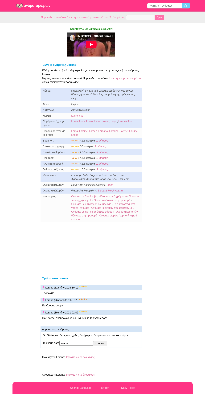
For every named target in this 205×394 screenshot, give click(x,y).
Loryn (114, 121)
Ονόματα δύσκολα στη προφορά (112, 200)
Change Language (80, 387)
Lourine (133, 131)
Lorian (74, 135)
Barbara (102, 190)
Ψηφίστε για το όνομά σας (80, 357)
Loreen (93, 131)
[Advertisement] (25, 71)
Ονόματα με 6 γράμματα (113, 196)
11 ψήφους (101, 169)
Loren (74, 121)
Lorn (130, 121)
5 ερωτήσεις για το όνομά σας (125, 78)
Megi (111, 190)
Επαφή (105, 387)
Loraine (83, 131)
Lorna (74, 131)
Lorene (124, 131)
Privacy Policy (127, 387)
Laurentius (77, 115)
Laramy (122, 121)
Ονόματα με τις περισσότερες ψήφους (92, 211)
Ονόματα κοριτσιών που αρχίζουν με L (112, 208)
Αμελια (119, 190)
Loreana (103, 131)
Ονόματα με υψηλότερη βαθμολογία (91, 204)
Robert (109, 184)
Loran (89, 121)
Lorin (82, 121)
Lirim (97, 121)
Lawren (105, 121)
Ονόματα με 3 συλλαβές (84, 196)
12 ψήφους (101, 140)
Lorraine (114, 131)
